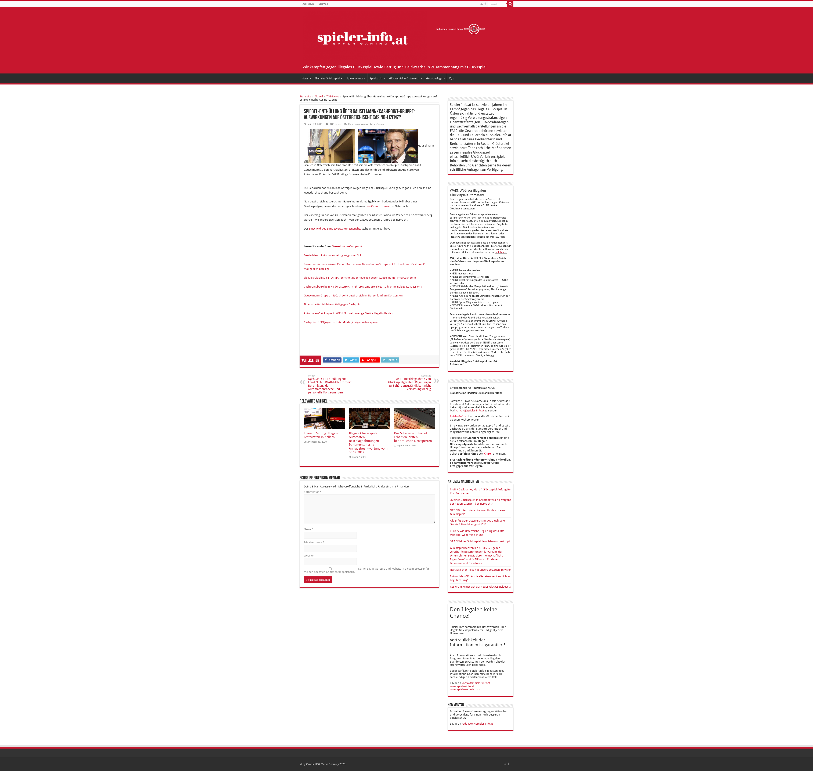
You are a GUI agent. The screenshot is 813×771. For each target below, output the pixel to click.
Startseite (305, 96)
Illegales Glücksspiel (327, 78)
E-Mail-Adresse (314, 542)
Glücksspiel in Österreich (404, 78)
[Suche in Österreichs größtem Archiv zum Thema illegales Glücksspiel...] (510, 4)
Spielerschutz (354, 78)
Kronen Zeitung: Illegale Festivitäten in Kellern (321, 435)
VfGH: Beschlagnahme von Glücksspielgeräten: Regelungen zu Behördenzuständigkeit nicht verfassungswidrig (409, 382)
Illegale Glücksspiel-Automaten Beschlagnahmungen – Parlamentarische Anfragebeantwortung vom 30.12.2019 (368, 442)
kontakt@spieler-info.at (470, 410)
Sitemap (323, 3)
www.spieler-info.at (462, 686)
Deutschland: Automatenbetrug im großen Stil (332, 255)
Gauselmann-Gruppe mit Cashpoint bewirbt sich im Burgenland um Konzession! (354, 295)
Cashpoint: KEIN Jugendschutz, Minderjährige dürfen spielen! (341, 322)
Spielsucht (376, 78)
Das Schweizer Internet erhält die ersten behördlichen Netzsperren (413, 437)
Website (309, 555)
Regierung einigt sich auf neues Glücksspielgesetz (480, 586)
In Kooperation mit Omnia (450, 29)
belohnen (500, 252)
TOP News (332, 96)
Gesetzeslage (434, 78)
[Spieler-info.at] (365, 37)
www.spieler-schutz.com (465, 689)
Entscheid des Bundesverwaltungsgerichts (335, 228)
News (305, 78)
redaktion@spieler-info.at (477, 723)
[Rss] (481, 4)
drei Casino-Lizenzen (378, 206)
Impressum (308, 3)
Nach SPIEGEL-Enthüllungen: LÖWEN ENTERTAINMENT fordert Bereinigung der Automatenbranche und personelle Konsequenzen (329, 384)
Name (308, 529)
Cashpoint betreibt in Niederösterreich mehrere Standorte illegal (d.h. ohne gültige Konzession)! (363, 286)
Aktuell (319, 96)
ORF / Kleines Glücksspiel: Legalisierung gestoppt (480, 541)
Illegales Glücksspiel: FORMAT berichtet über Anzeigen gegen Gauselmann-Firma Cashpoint (360, 277)
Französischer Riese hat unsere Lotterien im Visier (480, 569)
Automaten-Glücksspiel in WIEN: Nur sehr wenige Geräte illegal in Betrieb (348, 313)
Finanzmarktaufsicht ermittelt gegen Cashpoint (332, 304)
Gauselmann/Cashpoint (346, 246)
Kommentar (312, 491)
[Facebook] (485, 4)
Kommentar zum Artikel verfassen (366, 124)
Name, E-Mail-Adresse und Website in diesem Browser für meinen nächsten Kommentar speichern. (366, 570)
